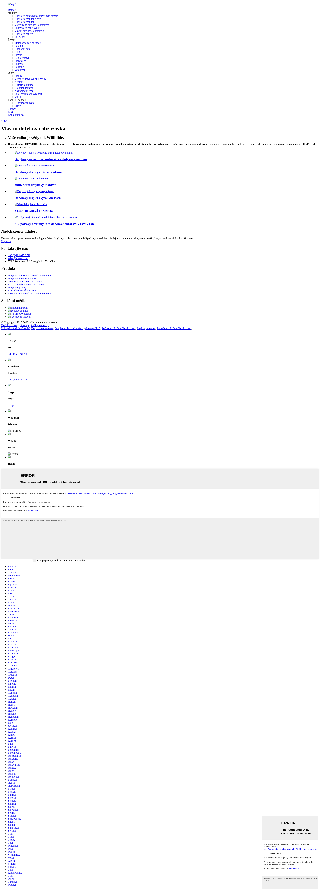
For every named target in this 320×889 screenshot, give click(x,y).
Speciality (20, 36)
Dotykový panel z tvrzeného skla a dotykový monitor (51, 159)
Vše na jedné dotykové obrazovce (26, 284)
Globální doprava (24, 87)
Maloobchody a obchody (28, 42)
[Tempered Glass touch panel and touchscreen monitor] (44, 152)
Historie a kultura (24, 84)
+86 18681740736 (18, 354)
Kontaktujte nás (16, 114)
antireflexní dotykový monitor (35, 185)
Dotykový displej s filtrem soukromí (39, 172)
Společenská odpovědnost (28, 93)
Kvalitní (19, 81)
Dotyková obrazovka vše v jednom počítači (77, 328)
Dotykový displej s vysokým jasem (38, 198)
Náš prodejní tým (24, 90)
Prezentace (20, 60)
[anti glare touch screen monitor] (32, 178)
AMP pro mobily (40, 325)
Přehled (19, 75)
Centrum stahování (24, 102)
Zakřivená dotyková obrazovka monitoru (29, 293)
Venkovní (20, 69)
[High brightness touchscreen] (34, 191)
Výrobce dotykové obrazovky (30, 78)
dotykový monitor (146, 328)
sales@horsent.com (18, 258)
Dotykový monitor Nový (28, 18)
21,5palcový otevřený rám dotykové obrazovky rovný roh (54, 224)
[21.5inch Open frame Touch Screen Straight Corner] (46, 217)
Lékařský (19, 66)
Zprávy (12, 108)
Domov (12, 9)
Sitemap (24, 325)
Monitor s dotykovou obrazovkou (25, 281)
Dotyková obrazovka (42, 328)
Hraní (18, 51)
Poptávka (6, 241)
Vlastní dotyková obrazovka (29, 30)
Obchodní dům (22, 48)
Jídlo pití (19, 45)
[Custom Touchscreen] (31, 204)
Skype (11, 405)
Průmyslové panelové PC (28, 27)
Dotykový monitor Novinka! (23, 278)
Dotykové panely (24, 33)
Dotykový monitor (24, 21)
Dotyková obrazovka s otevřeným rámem (36, 15)
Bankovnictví (22, 57)
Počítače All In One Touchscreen (174, 328)
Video (18, 96)
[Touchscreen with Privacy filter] (35, 165)
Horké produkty (9, 325)
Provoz (18, 54)
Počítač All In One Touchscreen (118, 328)
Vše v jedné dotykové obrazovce (32, 24)
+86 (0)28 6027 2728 (19, 255)
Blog (10, 111)
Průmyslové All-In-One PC (15, 328)
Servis (18, 105)
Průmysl (19, 63)
